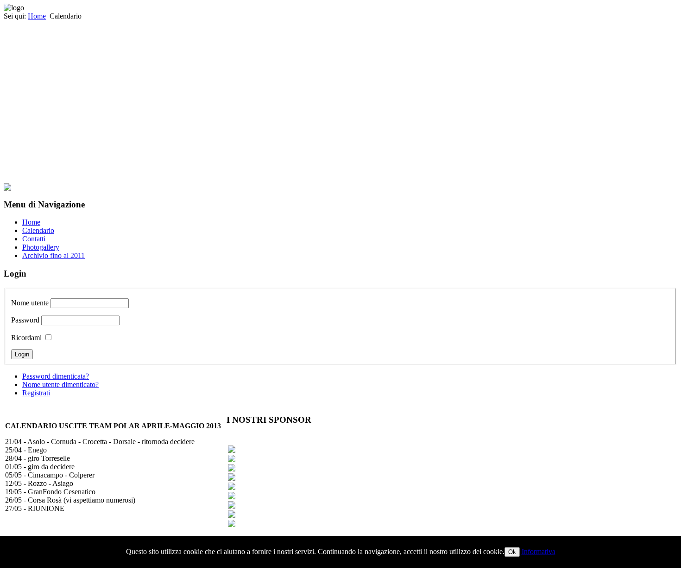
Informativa (538, 551)
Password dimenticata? (55, 376)
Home (37, 16)
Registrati (36, 393)
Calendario (38, 230)
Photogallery (40, 247)
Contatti (33, 239)
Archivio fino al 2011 (53, 255)
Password (25, 320)
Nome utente (30, 303)
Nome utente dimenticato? (60, 384)
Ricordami (26, 338)
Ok (512, 552)
